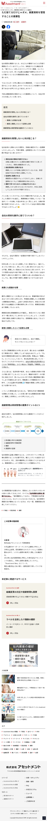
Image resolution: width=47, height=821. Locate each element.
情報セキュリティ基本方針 (30, 811)
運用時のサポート (9, 799)
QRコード (31, 731)
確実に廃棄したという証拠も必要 (19, 124)
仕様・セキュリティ (32, 778)
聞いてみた (15, 752)
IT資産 (5, 510)
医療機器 (16, 745)
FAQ (27, 785)
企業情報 (29, 797)
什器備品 (27, 742)
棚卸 (17, 749)
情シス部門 (18, 8)
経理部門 (24, 8)
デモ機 (35, 735)
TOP (2, 8)
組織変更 (6, 752)
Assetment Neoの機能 (10, 731)
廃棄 (20, 510)
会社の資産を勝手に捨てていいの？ (16, 116)
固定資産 (13, 510)
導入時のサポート (9, 795)
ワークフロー (17, 742)
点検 (28, 749)
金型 (36, 752)
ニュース (29, 793)
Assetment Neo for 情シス (11, 781)
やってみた (26, 738)
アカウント (6, 735)
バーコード (16, 738)
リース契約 (6, 742)
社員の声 (35, 749)
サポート (27, 735)
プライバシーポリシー (15, 811)
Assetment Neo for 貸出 (11, 788)
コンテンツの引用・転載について (18, 813)
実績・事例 (30, 781)
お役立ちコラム (9, 8)
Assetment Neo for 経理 (11, 784)
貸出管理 (24, 752)
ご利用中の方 (30, 801)
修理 (33, 742)
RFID (38, 731)
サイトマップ (33, 813)
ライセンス (35, 738)
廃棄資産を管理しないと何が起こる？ (17, 112)
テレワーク (6, 738)
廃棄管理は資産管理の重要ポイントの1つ (18, 128)
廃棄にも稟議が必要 (14, 120)
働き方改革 (6, 745)
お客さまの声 (17, 735)
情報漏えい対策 (8, 749)
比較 (22, 749)
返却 (31, 752)
